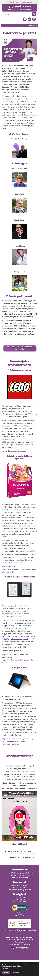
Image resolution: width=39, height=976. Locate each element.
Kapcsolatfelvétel (19, 902)
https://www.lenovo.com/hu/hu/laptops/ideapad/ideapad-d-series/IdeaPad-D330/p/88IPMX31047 (19, 741)
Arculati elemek (19, 898)
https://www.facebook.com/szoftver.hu (18, 639)
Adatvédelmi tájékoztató (20, 900)
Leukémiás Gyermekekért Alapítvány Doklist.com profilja (19, 914)
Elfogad (6, 972)
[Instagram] (34, 20)
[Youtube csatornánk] (29, 20)
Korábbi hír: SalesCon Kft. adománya (18, 851)
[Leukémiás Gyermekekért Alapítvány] (19, 8)
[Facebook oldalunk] (25, 20)
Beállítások (16, 972)
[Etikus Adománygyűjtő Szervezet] (19, 923)
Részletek (5, 969)
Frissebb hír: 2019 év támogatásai (22, 857)
